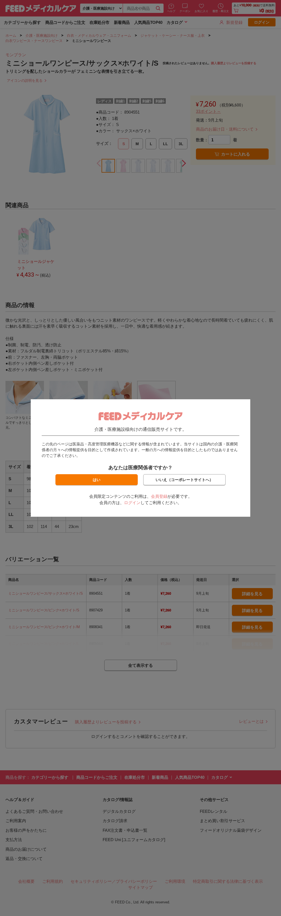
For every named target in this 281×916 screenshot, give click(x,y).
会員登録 (159, 496)
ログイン (132, 502)
